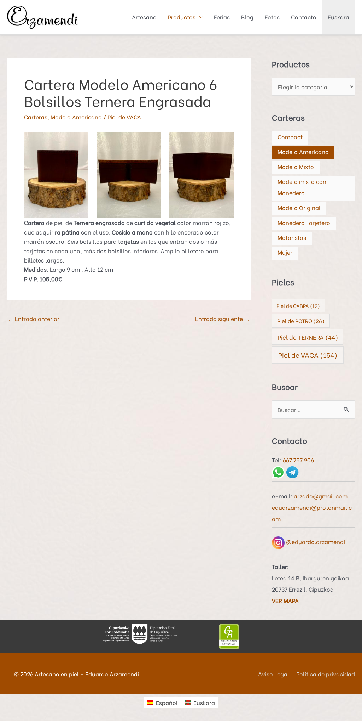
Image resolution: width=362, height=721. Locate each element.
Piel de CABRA (298, 305)
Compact (290, 137)
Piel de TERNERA (308, 337)
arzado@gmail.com (321, 496)
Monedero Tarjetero (304, 222)
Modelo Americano (76, 117)
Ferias (222, 17)
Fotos (272, 17)
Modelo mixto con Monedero (302, 187)
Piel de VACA (124, 117)
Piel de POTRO (301, 320)
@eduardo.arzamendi (315, 541)
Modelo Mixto (296, 166)
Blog (247, 17)
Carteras (35, 117)
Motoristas (292, 237)
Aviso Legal (273, 674)
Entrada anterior (33, 318)
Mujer (285, 252)
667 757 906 (298, 460)
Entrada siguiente (222, 318)
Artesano (144, 17)
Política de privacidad (325, 674)
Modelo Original (299, 207)
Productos (181, 17)
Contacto (303, 17)
